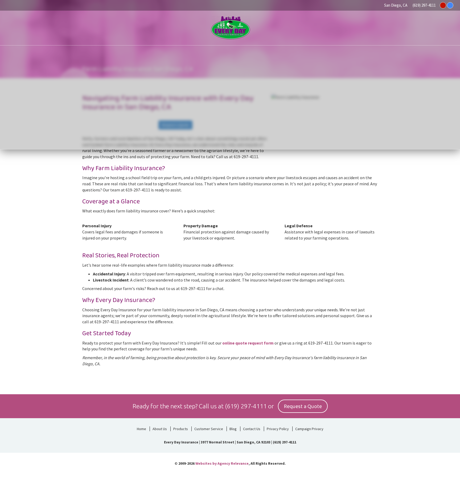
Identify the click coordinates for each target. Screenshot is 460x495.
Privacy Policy (278, 428)
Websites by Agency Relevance (222, 463)
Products (180, 428)
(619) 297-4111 (424, 5)
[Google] (450, 5)
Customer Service (208, 428)
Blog (233, 428)
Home (141, 428)
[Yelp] (443, 5)
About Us (160, 428)
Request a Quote (303, 406)
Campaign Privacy (309, 428)
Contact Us (251, 428)
